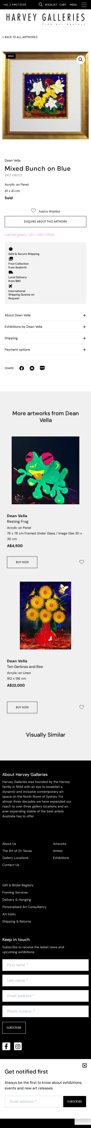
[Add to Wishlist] (81, 562)
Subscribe (14, 1028)
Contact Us (10, 865)
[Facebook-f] (6, 1046)
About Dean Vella (18, 315)
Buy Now (22, 562)
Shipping (11, 338)
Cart (63, 4)
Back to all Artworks (21, 37)
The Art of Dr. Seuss (17, 851)
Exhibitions (61, 858)
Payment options (17, 349)
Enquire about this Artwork (45, 221)
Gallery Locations (15, 858)
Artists (58, 851)
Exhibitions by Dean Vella (23, 326)
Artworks (59, 844)
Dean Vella (13, 160)
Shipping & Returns (16, 921)
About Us (9, 844)
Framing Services (15, 892)
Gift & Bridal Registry (18, 885)
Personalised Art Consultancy (24, 907)
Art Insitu (9, 914)
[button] (81, 59)
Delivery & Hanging (16, 899)
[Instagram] (18, 1046)
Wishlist (51, 4)
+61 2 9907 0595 (15, 4)
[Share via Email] (22, 368)
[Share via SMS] (42, 368)
